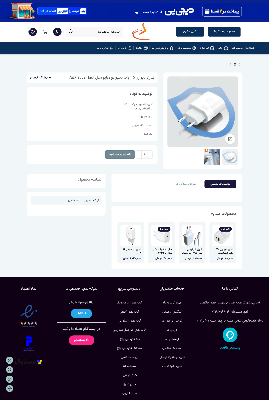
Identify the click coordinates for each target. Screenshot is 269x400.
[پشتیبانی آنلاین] (230, 335)
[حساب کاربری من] (57, 32)
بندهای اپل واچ (129, 339)
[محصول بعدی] (230, 64)
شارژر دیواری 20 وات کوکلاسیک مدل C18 (224, 253)
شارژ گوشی (129, 375)
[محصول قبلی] (239, 64)
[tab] (220, 184)
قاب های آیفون (129, 311)
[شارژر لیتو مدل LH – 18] (130, 235)
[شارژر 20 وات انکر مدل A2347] (161, 235)
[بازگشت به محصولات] (235, 64)
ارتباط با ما (172, 339)
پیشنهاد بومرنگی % (224, 32)
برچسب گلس (129, 357)
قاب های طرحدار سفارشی (129, 330)
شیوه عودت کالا (172, 366)
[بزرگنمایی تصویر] (230, 139)
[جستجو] (71, 31)
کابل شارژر (129, 384)
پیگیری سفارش (190, 32)
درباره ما (172, 330)
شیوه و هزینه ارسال (172, 357)
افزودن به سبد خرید (120, 154)
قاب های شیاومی (129, 320)
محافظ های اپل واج (129, 348)
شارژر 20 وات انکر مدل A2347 (162, 251)
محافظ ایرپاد (129, 393)
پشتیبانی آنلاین (230, 347)
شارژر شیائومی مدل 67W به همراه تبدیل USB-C (192, 253)
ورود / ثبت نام (171, 302)
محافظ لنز (129, 366)
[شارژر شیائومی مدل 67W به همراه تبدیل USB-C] (192, 235)
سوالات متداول (171, 348)
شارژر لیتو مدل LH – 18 (131, 251)
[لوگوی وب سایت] (141, 31)
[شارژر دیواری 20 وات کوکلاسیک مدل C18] (222, 235)
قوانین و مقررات (172, 320)
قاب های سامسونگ (129, 302)
